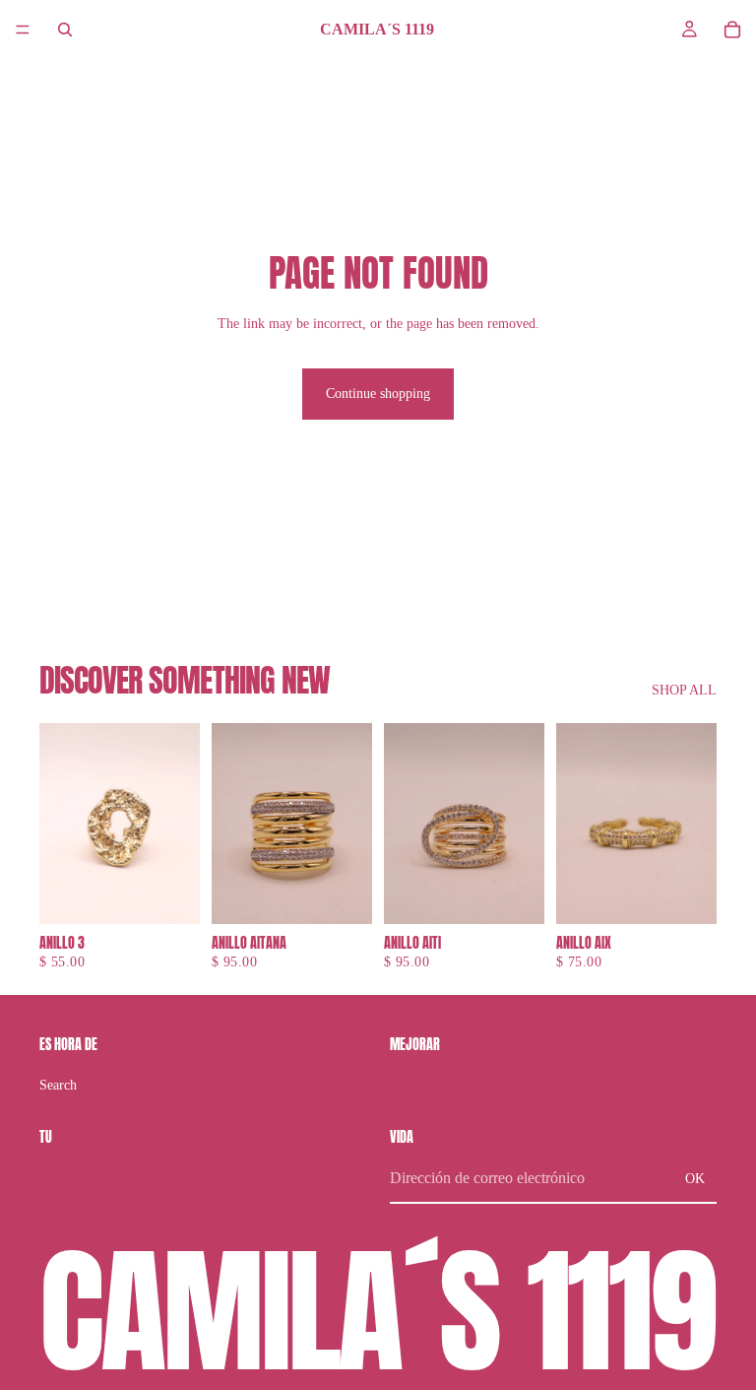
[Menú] (22, 29)
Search (58, 1085)
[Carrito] (732, 29)
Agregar (186, 893)
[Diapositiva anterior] (61, 823)
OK (695, 1178)
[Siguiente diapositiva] (178, 823)
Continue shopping (378, 393)
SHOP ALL (684, 690)
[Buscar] (65, 29)
